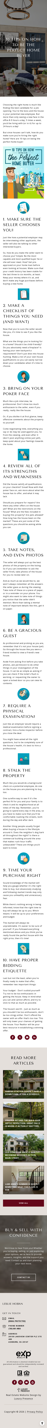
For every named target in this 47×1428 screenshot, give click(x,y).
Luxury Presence (23, 1398)
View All (23, 1203)
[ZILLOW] (32, 1382)
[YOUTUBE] (26, 1382)
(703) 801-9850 (14, 1328)
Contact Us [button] (23, 1277)
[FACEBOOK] (14, 1382)
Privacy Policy (35, 1411)
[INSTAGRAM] (20, 1382)
